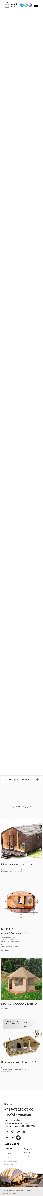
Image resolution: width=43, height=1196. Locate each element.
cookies (14, 1190)
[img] (30, 5)
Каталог (8, 1149)
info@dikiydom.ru (18, 1114)
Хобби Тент (23, 11)
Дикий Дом (14, 5)
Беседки (15, 11)
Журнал (28, 1149)
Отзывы (27, 1156)
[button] (24, 1131)
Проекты (8, 1157)
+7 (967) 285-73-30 (19, 1109)
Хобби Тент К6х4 (34, 11)
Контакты (28, 1152)
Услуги (8, 1153)
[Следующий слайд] (36, 34)
